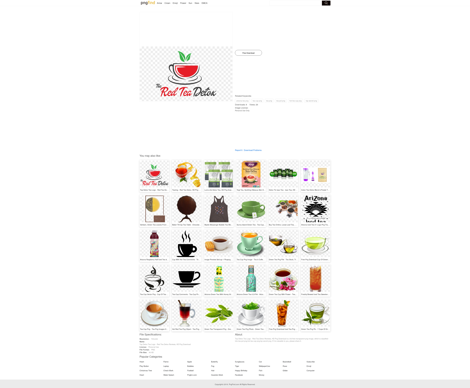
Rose (285, 366)
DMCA (204, 3)
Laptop (166, 366)
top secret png (311, 100)
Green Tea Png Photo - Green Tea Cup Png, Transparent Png (261, 329)
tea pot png (280, 100)
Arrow (159, 3)
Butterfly (214, 361)
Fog (212, 366)
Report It (238, 150)
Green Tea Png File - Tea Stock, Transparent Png (288, 259)
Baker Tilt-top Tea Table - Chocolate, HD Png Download (193, 224)
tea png (269, 100)
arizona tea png (242, 100)
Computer (311, 370)
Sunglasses (239, 361)
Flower (183, 3)
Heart (142, 361)
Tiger (237, 366)
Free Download (248, 53)
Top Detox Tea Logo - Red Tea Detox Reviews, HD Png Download (165, 190)
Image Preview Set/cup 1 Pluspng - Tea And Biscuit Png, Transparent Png (233, 259)
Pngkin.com (192, 375)
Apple (189, 361)
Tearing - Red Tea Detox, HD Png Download (189, 190)
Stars (197, 3)
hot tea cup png (295, 100)
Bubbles (190, 366)
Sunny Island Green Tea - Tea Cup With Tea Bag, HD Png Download (263, 224)
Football (190, 370)
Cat (260, 361)
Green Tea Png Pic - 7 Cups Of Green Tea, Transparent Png (324, 329)
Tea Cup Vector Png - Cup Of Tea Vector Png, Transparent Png (164, 294)
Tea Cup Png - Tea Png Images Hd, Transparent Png (160, 329)
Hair (212, 370)
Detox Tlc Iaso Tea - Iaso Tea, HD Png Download (288, 190)
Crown (167, 3)
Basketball (287, 361)
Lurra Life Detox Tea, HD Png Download (220, 190)
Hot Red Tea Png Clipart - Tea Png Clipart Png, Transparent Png (197, 329)
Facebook (239, 375)
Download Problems (253, 150)
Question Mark (217, 375)
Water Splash (168, 375)
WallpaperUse (264, 366)
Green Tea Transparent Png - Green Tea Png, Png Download (228, 329)
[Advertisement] (186, 29)
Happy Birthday (241, 370)
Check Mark (168, 370)
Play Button (144, 366)
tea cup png (257, 100)
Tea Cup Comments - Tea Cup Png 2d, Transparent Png (194, 294)
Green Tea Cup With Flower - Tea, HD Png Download (289, 294)
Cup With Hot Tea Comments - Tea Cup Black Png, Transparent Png (198, 259)
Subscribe (311, 361)
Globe (285, 370)
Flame (165, 361)
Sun (190, 3)
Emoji (175, 3)
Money (261, 375)
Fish (260, 370)
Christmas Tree (146, 370)
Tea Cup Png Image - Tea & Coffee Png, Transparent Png (259, 259)
